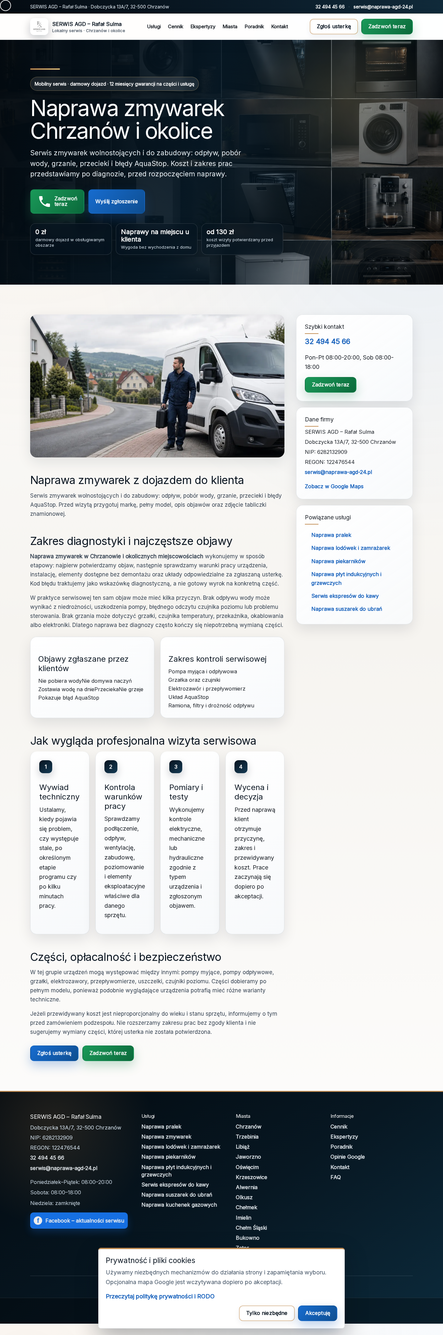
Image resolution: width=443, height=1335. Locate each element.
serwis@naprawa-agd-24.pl (383, 6)
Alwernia (246, 1187)
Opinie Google (347, 1156)
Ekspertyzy (202, 26)
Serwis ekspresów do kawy (345, 596)
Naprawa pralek (331, 535)
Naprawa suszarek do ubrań (346, 609)
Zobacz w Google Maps (334, 486)
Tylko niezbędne (266, 1313)
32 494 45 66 (330, 6)
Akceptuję (317, 1313)
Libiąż (243, 1146)
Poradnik (254, 26)
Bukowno (247, 1238)
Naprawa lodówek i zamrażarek (350, 548)
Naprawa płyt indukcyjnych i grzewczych (176, 1171)
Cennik (175, 26)
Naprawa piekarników (338, 561)
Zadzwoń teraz (387, 26)
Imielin (243, 1217)
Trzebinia (247, 1136)
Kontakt (279, 26)
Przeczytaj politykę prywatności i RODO (160, 1296)
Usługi (154, 26)
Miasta (229, 26)
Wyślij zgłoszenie (116, 201)
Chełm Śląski (251, 1227)
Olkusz (244, 1197)
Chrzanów (248, 1126)
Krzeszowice (251, 1177)
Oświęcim (247, 1167)
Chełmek (246, 1207)
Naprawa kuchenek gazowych (179, 1204)
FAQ (335, 1177)
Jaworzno (248, 1156)
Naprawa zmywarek (166, 1136)
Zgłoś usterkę (334, 26)
